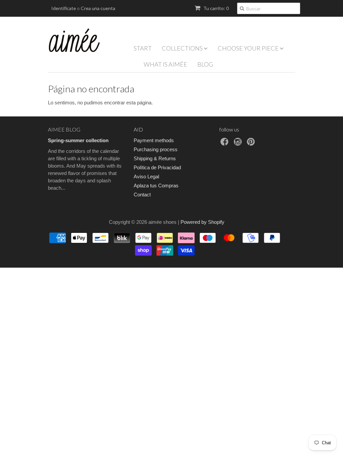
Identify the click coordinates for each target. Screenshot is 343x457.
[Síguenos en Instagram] (239, 144)
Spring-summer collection (78, 140)
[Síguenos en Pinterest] (252, 144)
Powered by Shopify (202, 222)
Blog (205, 64)
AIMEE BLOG (64, 129)
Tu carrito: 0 (215, 8)
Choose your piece (249, 48)
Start (143, 48)
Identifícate (63, 8)
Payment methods (154, 140)
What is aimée (165, 64)
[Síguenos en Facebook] (225, 144)
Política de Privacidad (157, 167)
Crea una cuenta (98, 8)
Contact (142, 194)
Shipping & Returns (155, 158)
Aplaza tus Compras (156, 185)
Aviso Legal (146, 176)
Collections (183, 48)
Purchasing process (156, 149)
